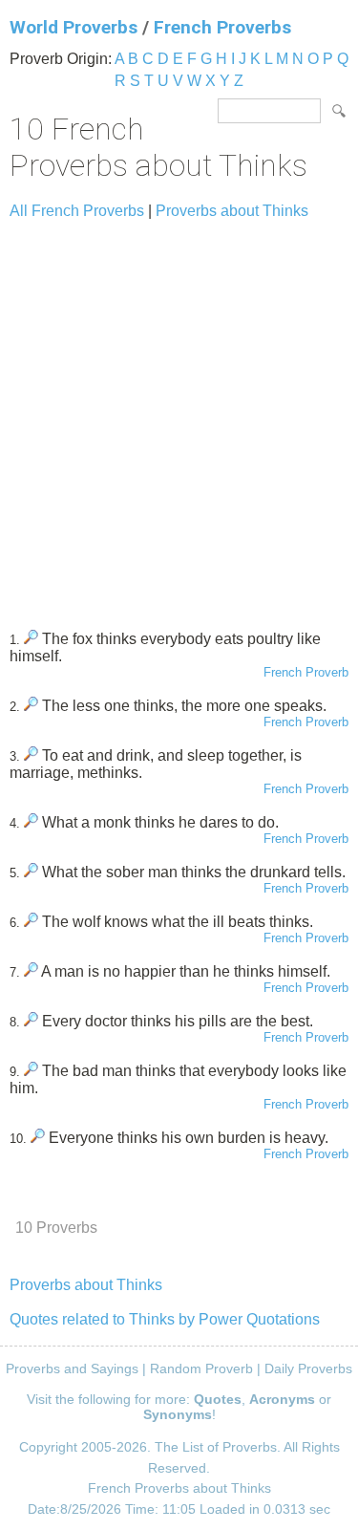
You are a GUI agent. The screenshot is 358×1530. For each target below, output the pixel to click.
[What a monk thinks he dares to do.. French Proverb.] (31, 822)
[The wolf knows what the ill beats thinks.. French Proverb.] (31, 922)
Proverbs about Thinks (232, 211)
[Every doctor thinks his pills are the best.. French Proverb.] (31, 1021)
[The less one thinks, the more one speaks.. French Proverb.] (31, 706)
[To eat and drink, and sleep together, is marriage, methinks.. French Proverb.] (31, 755)
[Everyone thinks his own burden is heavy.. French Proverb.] (38, 1138)
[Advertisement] (179, 416)
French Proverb (305, 672)
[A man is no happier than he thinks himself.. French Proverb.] (31, 971)
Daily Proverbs (308, 1368)
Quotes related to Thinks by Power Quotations (165, 1319)
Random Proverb (201, 1368)
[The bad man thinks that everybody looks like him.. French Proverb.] (31, 1071)
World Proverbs (73, 27)
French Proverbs (222, 27)
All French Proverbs (77, 211)
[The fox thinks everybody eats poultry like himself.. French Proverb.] (31, 639)
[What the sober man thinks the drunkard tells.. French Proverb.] (31, 872)
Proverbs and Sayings (72, 1368)
